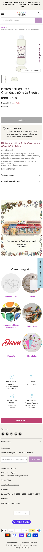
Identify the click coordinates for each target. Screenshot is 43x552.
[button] (6, 79)
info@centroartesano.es (10, 485)
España (20, 513)
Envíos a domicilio (12, 543)
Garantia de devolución (29, 543)
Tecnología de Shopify (21, 548)
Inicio (3, 28)
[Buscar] (38, 20)
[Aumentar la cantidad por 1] (22, 112)
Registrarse (35, 459)
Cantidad (4, 107)
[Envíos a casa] (11, 382)
